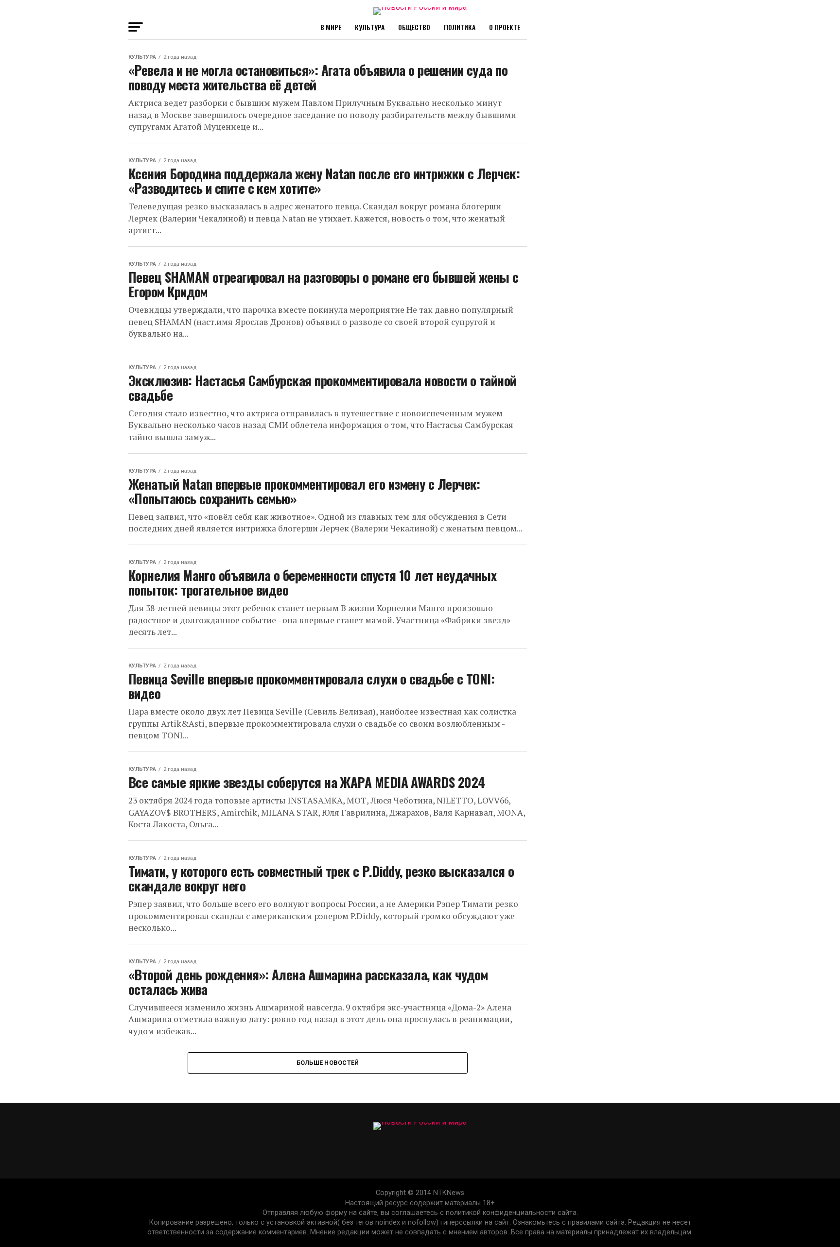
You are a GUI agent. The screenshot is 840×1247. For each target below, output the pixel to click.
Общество (414, 27)
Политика (459, 27)
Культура (370, 27)
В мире (330, 27)
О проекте (504, 27)
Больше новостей (328, 1062)
